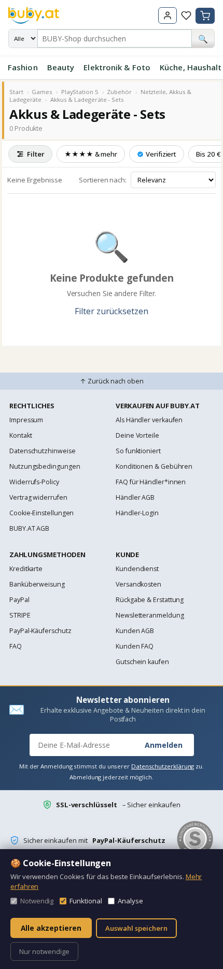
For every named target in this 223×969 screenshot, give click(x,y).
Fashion (23, 67)
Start (16, 92)
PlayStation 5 (80, 92)
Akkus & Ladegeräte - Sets (87, 99)
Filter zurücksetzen (111, 311)
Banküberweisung (37, 584)
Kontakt (20, 435)
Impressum (26, 420)
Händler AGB (135, 497)
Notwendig (36, 900)
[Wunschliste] (186, 15)
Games (42, 92)
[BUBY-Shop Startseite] (33, 15)
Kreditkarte (26, 568)
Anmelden (164, 745)
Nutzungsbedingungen (44, 466)
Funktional (85, 900)
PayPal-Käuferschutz (40, 630)
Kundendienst (137, 568)
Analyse (130, 900)
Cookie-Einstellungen (41, 513)
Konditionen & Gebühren (154, 466)
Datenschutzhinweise (42, 451)
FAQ (15, 646)
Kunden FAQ (135, 646)
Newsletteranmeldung (150, 615)
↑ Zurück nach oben (112, 381)
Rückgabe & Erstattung (150, 599)
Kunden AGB (135, 630)
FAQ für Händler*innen (151, 482)
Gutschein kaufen (142, 661)
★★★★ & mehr (90, 154)
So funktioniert (138, 451)
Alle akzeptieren (51, 928)
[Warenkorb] (205, 16)
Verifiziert (161, 154)
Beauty (61, 67)
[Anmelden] (167, 15)
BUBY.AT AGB (29, 528)
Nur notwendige (44, 951)
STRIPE (20, 615)
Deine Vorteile (137, 435)
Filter (36, 154)
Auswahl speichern (136, 928)
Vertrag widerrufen (38, 497)
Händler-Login (137, 513)
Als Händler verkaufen (149, 420)
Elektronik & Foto (116, 67)
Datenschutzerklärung (162, 766)
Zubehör (119, 92)
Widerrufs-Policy (34, 482)
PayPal (19, 599)
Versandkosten (138, 584)
